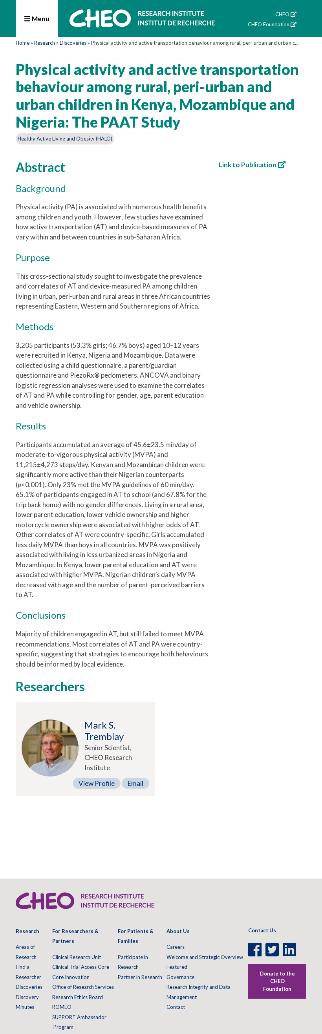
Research (44, 43)
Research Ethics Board (77, 997)
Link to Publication (247, 165)
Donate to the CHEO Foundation (277, 981)
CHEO (282, 14)
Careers (175, 947)
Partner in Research (140, 977)
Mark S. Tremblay (104, 730)
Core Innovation (71, 977)
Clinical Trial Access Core (80, 967)
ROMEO (61, 1007)
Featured (176, 967)
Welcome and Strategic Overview (204, 957)
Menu (40, 19)
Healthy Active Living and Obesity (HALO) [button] (65, 138)
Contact (175, 1007)
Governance (180, 977)
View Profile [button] (97, 783)
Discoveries (73, 43)
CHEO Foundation (268, 24)
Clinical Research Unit (76, 957)
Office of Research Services (83, 987)
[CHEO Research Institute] (142, 26)
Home (22, 43)
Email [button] (135, 783)
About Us (178, 931)
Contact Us (262, 930)
